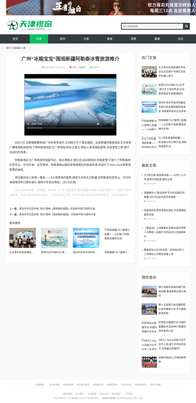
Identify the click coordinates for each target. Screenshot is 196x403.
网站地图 (67, 394)
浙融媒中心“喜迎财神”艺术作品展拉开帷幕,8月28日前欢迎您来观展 (164, 194)
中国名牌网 (68, 384)
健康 (157, 38)
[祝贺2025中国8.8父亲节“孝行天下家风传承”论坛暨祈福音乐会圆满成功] (54, 238)
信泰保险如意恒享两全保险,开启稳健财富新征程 (165, 212)
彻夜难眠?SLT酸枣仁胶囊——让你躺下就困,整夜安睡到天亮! (172, 124)
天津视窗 (29, 25)
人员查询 (128, 394)
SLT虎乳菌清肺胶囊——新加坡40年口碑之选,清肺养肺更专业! (172, 142)
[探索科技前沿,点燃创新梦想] (149, 362)
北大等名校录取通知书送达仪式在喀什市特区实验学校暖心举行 (171, 71)
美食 (110, 38)
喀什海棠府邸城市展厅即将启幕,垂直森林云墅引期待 (172, 291)
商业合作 (104, 394)
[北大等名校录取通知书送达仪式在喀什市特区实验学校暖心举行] (22, 238)
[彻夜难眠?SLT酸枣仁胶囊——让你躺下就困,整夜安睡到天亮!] (118, 238)
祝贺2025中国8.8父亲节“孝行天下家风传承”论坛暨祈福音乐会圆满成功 (171, 89)
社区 (180, 38)
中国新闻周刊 (140, 384)
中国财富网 (111, 384)
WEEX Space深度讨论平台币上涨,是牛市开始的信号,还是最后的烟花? (172, 344)
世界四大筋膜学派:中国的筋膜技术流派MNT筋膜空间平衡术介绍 (172, 326)
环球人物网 (155, 384)
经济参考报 (54, 384)
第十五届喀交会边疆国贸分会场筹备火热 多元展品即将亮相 (172, 309)
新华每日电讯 (83, 384)
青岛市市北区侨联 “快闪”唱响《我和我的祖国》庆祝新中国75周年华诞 (57, 208)
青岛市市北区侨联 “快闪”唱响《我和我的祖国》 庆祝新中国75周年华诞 (57, 214)
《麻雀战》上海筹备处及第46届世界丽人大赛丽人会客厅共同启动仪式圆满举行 (165, 232)
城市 (62, 38)
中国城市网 (98, 384)
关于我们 (79, 394)
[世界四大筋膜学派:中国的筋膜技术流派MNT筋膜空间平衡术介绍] (149, 327)
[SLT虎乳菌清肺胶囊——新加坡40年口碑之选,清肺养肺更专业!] (149, 142)
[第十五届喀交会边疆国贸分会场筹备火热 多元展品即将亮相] (149, 309)
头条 (39, 38)
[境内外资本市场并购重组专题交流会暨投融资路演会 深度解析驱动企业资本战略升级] (86, 238)
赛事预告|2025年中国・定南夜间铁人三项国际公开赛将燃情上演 (164, 252)
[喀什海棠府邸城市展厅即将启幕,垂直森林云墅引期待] (149, 291)
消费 (133, 38)
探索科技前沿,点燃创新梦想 (172, 359)
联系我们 (116, 394)
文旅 (86, 38)
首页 (15, 38)
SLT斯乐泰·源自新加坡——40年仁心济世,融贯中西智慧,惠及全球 (165, 177)
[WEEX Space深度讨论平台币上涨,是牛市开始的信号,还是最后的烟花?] (149, 344)
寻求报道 (92, 394)
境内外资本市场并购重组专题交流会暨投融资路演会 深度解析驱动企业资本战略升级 (172, 107)
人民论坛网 (125, 384)
